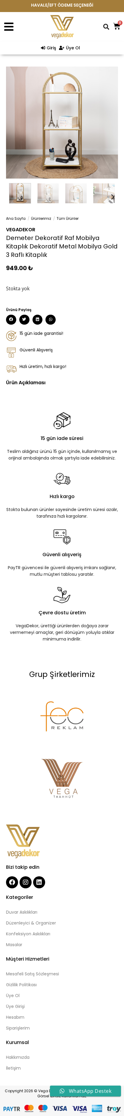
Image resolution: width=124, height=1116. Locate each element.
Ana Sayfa (16, 218)
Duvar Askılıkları (21, 912)
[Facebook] (12, 882)
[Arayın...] (106, 27)
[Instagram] (26, 882)
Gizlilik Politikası (21, 985)
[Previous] (16, 122)
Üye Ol (13, 996)
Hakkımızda (17, 1057)
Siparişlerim (18, 1028)
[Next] (108, 122)
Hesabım (15, 1017)
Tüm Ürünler (68, 218)
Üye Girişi (15, 1006)
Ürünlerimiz (41, 218)
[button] (11, 320)
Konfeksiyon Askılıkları (28, 934)
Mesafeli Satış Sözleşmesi (32, 974)
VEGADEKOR (20, 229)
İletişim (13, 1068)
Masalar (14, 945)
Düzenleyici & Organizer (31, 923)
